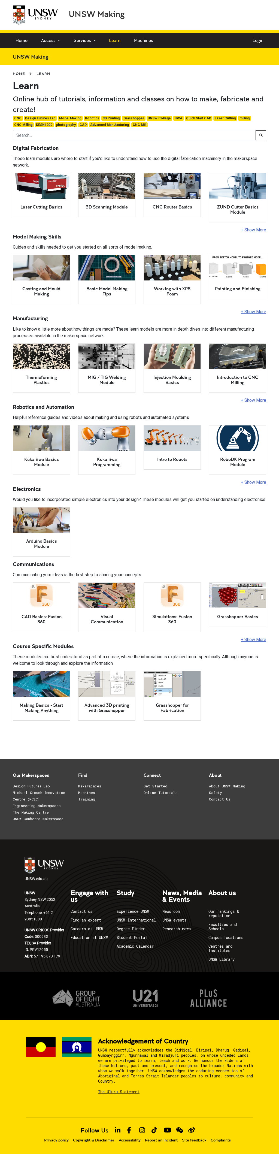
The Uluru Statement (119, 1091)
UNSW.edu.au (36, 878)
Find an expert (86, 920)
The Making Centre (31, 812)
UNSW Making (97, 14)
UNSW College (159, 118)
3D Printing (111, 118)
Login (258, 40)
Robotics (92, 118)
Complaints (221, 1140)
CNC (18, 118)
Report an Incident (161, 1140)
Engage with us (89, 896)
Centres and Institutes (220, 948)
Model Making (70, 118)
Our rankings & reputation (223, 913)
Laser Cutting (225, 118)
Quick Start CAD (198, 118)
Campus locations (225, 937)
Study (125, 893)
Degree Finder (131, 928)
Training (86, 799)
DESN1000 (44, 125)
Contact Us (219, 799)
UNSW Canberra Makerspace (38, 819)
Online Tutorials (160, 792)
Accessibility (130, 1140)
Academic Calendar (135, 946)
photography (66, 125)
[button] (139, 230)
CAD (83, 125)
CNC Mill (139, 125)
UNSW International (136, 920)
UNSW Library (221, 959)
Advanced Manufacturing (109, 125)
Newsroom (171, 911)
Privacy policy (56, 1140)
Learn (114, 40)
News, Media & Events (182, 896)
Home (22, 40)
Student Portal (132, 937)
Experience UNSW (133, 911)
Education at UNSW (89, 937)
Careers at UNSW (87, 928)
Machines (143, 40)
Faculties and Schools (222, 926)
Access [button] (49, 40)
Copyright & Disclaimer (93, 1140)
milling (244, 118)
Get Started (155, 786)
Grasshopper (133, 118)
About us (222, 893)
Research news (176, 928)
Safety (215, 792)
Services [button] (83, 40)
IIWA (178, 118)
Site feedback (194, 1140)
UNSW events (174, 920)
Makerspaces (89, 786)
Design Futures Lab (40, 118)
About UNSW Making (227, 786)
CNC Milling (23, 125)
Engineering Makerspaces (36, 805)
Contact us (81, 911)
